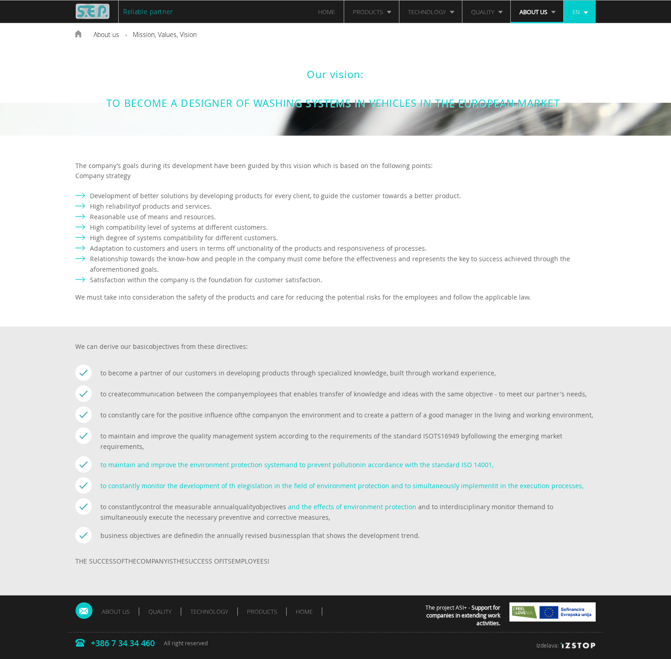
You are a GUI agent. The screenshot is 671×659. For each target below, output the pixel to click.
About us (106, 34)
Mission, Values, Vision (165, 34)
